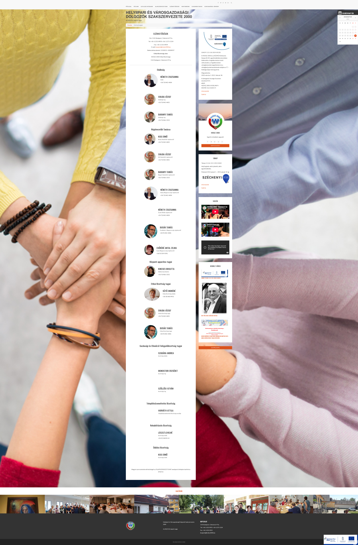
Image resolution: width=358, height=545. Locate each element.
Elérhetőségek (174, 6)
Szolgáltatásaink (147, 6)
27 (347, 38)
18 (342, 35)
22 (352, 35)
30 (355, 38)
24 (340, 38)
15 (352, 32)
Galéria (203, 94)
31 (340, 41)
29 (352, 38)
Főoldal (129, 6)
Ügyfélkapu (215, 347)
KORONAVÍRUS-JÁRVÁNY (212, 6)
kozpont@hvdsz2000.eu (163, 47)
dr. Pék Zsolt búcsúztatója (209, 316)
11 (342, 32)
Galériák (179, 491)
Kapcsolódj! (215, 145)
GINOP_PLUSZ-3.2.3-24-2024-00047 (211, 278)
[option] (22, 504)
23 (355, 35)
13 (347, 32)
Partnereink (186, 6)
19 (345, 35)
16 (355, 32)
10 (340, 32)
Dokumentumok (197, 6)
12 (345, 32)
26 (345, 38)
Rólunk (136, 6)
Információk (205, 91)
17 (340, 35)
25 (342, 38)
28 (350, 38)
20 (347, 35)
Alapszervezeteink (161, 6)
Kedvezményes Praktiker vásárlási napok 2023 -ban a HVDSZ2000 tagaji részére (215, 337)
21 (350, 35)
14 (350, 32)
